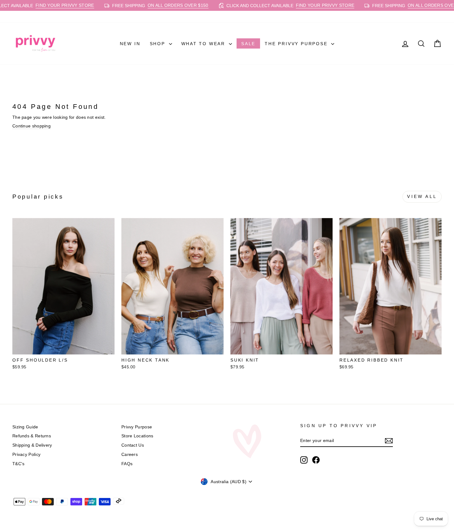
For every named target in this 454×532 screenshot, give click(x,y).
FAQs (126, 463)
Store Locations (137, 435)
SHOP (158, 43)
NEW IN (130, 43)
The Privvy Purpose (297, 43)
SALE (248, 43)
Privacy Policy (26, 454)
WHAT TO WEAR (204, 43)
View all (422, 196)
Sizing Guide (25, 426)
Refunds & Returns (31, 435)
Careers (129, 454)
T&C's (18, 463)
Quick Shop (63, 347)
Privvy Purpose (136, 426)
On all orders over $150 (161, 5)
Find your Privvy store (48, 5)
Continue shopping (31, 125)
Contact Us (132, 445)
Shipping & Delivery (32, 445)
